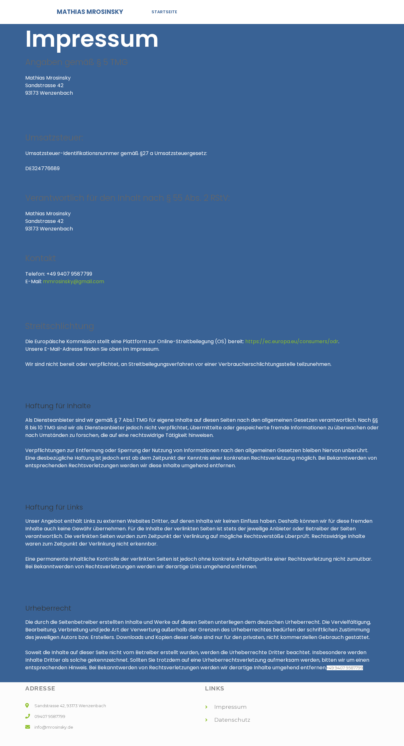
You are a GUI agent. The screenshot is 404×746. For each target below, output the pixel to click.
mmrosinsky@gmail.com (73, 281)
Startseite (164, 12)
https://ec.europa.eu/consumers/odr (291, 341)
